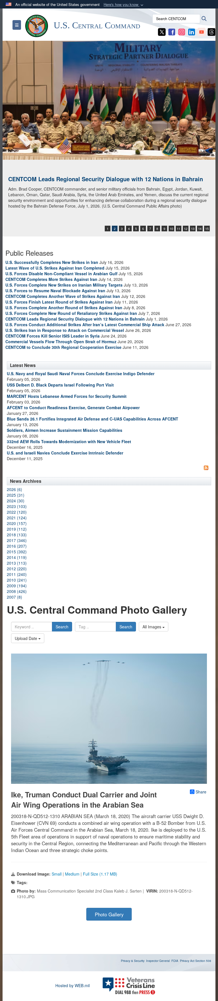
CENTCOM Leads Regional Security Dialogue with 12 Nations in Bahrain (105, 179)
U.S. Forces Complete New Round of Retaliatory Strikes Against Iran (71, 313)
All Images (152, 626)
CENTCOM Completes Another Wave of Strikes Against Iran (62, 296)
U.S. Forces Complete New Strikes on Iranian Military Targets (64, 285)
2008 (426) (17, 591)
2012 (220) (17, 568)
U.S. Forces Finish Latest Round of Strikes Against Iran (59, 302)
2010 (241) (17, 580)
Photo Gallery (109, 914)
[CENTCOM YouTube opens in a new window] (201, 31)
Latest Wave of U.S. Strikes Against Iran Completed (54, 268)
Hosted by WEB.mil (72, 985)
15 (207, 228)
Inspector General (158, 961)
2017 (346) (17, 540)
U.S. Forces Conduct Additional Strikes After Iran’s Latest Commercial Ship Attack (84, 324)
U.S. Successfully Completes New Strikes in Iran (51, 262)
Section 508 (203, 961)
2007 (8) (14, 597)
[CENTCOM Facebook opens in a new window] (171, 31)
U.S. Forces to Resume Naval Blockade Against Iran (55, 290)
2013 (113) (17, 563)
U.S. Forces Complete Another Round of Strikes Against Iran (63, 307)
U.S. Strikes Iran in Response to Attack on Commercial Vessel (64, 330)
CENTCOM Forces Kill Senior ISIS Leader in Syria (52, 336)
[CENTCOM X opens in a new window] (161, 31)
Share (201, 791)
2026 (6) (14, 489)
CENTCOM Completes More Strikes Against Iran (51, 279)
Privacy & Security (132, 961)
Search (62, 626)
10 (171, 228)
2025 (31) (15, 495)
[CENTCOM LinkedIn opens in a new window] (191, 31)
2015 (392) (17, 551)
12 (185, 228)
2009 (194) (17, 585)
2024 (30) (15, 500)
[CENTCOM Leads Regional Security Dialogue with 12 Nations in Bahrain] (109, 100)
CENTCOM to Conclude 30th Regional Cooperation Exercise (63, 347)
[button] (124, 5)
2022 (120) (17, 512)
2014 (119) (17, 557)
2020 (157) (17, 523)
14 (200, 228)
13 (192, 228)
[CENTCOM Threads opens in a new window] (211, 31)
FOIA (174, 961)
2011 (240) (17, 574)
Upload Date (26, 638)
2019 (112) (17, 529)
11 (178, 228)
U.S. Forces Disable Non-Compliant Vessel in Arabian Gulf (61, 273)
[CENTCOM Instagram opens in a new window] (181, 31)
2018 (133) (17, 534)
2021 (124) (17, 517)
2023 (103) (17, 506)
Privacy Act (187, 961)
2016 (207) (17, 546)
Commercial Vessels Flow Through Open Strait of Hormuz (60, 341)
